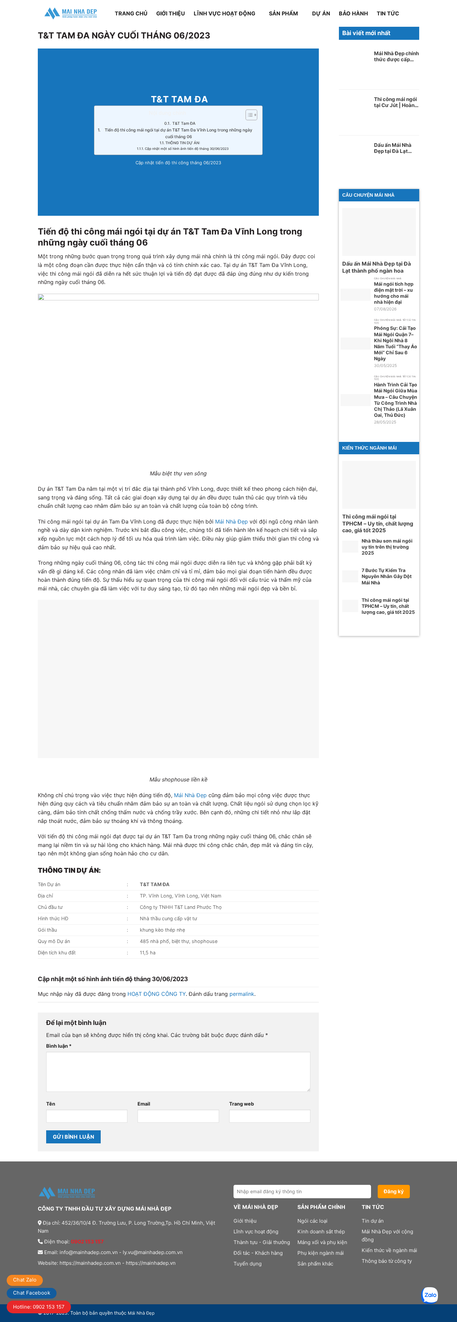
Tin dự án (373, 1221)
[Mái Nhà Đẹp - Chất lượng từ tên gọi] (71, 13)
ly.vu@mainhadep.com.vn (153, 1252)
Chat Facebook (31, 1293)
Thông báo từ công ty (387, 1261)
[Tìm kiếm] (416, 13)
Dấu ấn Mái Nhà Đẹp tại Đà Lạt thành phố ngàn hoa (393, 148)
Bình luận (59, 1046)
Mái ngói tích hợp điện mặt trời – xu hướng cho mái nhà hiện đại (394, 293)
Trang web (241, 1104)
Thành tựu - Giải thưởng (262, 1242)
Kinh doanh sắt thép (321, 1231)
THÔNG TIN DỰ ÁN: (182, 142)
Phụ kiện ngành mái (320, 1253)
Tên (50, 1104)
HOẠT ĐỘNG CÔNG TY (156, 993)
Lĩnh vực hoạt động (224, 13)
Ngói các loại (312, 1221)
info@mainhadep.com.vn (89, 1252)
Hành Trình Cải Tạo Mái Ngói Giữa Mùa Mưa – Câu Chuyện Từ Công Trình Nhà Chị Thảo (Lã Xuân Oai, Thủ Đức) (395, 400)
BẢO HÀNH (353, 13)
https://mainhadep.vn (151, 1263)
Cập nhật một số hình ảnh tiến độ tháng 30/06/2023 (187, 149)
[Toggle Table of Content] (248, 115)
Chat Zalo (24, 1280)
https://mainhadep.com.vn (90, 1263)
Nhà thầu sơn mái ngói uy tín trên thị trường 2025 (387, 547)
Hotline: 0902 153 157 (39, 1307)
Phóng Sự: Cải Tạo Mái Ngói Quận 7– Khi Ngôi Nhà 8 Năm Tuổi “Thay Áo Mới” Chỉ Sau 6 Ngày (395, 343)
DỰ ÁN (321, 13)
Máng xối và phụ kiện (322, 1242)
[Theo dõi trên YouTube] (82, 1276)
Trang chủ (131, 13)
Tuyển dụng (248, 1263)
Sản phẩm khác (315, 1263)
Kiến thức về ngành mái (389, 1250)
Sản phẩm (283, 13)
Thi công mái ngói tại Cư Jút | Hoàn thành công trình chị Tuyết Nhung (395, 102)
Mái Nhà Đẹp (231, 521)
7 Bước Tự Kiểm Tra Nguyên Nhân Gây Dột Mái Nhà (387, 576)
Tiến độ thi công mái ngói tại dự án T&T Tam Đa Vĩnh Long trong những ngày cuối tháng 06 (178, 133)
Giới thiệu (170, 13)
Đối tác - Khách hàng (258, 1253)
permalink (242, 993)
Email (144, 1104)
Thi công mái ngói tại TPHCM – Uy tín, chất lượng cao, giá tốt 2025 (377, 523)
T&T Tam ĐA (183, 123)
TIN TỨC (388, 13)
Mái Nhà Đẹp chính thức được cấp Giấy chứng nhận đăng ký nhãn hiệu (396, 57)
